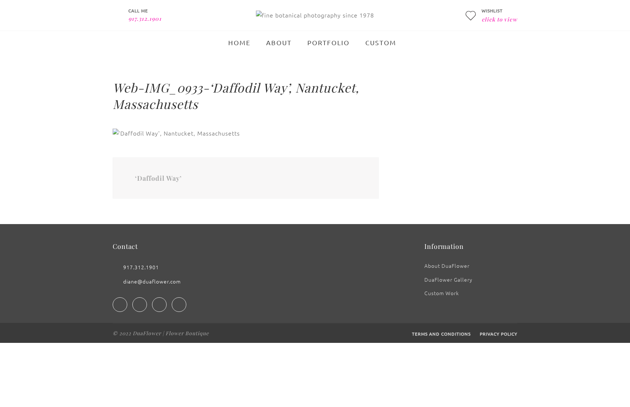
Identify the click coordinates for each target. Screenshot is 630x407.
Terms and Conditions (441, 334)
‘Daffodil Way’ (158, 178)
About (279, 42)
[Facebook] (120, 304)
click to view (499, 19)
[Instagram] (139, 304)
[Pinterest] (179, 304)
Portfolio (328, 42)
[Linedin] (159, 304)
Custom (380, 42)
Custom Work (441, 293)
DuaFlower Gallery (448, 279)
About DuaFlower (447, 265)
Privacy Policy (498, 334)
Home (239, 42)
